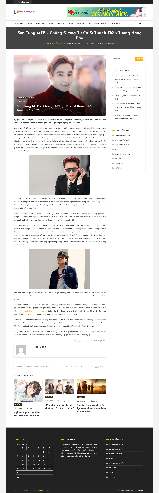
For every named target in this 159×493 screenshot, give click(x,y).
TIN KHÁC (114, 24)
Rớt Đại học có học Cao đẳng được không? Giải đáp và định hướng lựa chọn (128, 79)
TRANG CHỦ (18, 24)
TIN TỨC (118, 168)
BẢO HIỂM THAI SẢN (56, 24)
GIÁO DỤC (118, 149)
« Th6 (18, 478)
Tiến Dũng (33, 102)
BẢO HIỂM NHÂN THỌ (36, 24)
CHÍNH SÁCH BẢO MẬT (126, 490)
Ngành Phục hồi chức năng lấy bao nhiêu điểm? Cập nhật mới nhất (128, 89)
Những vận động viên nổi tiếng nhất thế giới (33, 366)
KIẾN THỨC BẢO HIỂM (97, 24)
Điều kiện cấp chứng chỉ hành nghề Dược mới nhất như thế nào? (128, 117)
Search (141, 23)
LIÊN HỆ (140, 490)
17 (17, 464)
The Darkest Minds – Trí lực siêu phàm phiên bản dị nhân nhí (84, 367)
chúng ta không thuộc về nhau (32, 311)
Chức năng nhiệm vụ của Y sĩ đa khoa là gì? (129, 97)
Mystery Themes (43, 490)
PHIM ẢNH (21, 98)
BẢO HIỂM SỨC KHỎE (77, 24)
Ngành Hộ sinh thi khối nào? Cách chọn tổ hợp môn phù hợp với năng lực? (128, 107)
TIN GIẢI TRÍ (30, 98)
